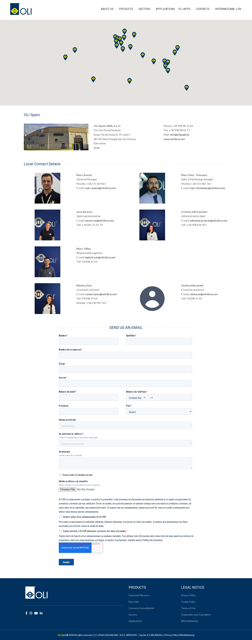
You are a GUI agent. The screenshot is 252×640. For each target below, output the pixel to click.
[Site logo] (21, 8)
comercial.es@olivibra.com (101, 294)
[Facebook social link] (26, 613)
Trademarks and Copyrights (196, 614)
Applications (135, 620)
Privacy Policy (188, 595)
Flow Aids (134, 601)
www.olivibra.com (174, 139)
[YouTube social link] (36, 613)
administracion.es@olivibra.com (208, 220)
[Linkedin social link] (41, 613)
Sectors (133, 614)
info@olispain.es (179, 134)
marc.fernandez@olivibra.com (207, 188)
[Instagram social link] (30, 613)
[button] (187, 88)
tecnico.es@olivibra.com (99, 220)
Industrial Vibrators (139, 595)
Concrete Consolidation (141, 608)
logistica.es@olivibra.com (100, 257)
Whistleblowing (189, 620)
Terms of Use (188, 608)
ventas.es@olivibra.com (204, 294)
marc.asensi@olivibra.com (100, 188)
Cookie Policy (188, 601)
